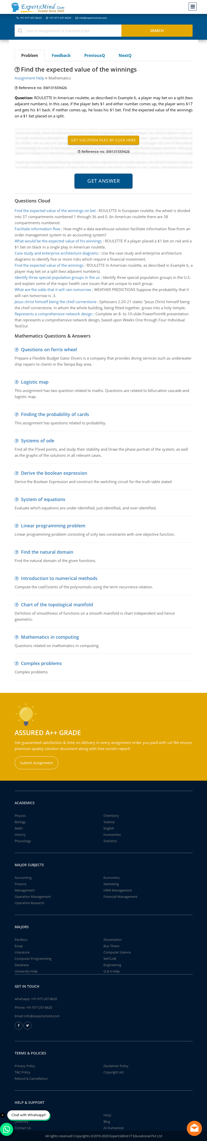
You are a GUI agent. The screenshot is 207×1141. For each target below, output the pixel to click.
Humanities (112, 834)
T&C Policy (22, 1072)
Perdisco (21, 939)
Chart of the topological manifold (57, 604)
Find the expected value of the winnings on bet (55, 210)
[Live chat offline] (194, 1128)
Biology (20, 822)
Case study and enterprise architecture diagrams (56, 253)
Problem (29, 55)
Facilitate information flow (37, 228)
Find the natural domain (47, 552)
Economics (112, 877)
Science (109, 822)
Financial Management (121, 896)
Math (19, 828)
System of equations (43, 499)
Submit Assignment (36, 762)
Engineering (112, 965)
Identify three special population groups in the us (57, 277)
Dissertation (113, 939)
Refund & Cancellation (31, 1078)
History (20, 834)
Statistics (110, 841)
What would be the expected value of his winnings (58, 240)
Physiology (23, 841)
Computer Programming (33, 958)
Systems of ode (37, 441)
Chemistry (111, 815)
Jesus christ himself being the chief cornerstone (55, 301)
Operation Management (33, 896)
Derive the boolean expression (54, 473)
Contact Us (23, 1128)
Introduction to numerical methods (59, 578)
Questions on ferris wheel (49, 349)
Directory (22, 1121)
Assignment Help (29, 77)
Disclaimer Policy (116, 1066)
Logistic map (34, 382)
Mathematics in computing (50, 637)
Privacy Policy (25, 1066)
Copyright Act (114, 1072)
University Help (26, 971)
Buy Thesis (111, 946)
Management (25, 890)
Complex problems (41, 663)
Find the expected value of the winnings (49, 265)
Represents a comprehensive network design (53, 313)
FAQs (107, 1115)
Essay (19, 946)
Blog (107, 1121)
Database (22, 965)
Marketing (111, 884)
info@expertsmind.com (93, 17)
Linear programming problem (53, 526)
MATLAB (110, 958)
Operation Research (29, 903)
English (109, 828)
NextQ (125, 55)
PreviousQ (94, 55)
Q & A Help (112, 971)
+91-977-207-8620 (31, 17)
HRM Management (118, 890)
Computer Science (117, 952)
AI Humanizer (114, 1128)
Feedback (61, 55)
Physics (20, 815)
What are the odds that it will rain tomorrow (53, 289)
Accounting (23, 877)
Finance (20, 884)
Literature (22, 952)
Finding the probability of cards (55, 414)
